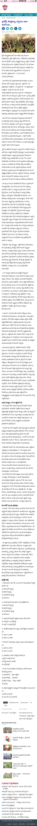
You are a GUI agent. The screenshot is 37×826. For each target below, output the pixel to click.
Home (3, 18)
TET (31, 702)
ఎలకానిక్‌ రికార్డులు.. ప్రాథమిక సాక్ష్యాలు (21, 739)
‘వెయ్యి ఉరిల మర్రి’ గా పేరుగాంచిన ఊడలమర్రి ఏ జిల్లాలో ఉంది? (22, 766)
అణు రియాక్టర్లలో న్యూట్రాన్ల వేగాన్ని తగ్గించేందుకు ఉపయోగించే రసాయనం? (17, 798)
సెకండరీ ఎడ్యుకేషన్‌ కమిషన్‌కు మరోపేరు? (21, 756)
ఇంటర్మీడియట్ (18, 14)
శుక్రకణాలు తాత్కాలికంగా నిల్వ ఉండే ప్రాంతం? (22, 747)
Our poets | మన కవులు (9, 713)
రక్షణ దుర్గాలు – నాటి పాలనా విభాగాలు (21, 775)
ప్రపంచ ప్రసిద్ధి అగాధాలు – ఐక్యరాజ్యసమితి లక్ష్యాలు (18, 794)
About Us (9, 824)
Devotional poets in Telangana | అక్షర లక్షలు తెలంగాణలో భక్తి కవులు (26, 716)
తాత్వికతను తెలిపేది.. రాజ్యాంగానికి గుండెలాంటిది (21, 730)
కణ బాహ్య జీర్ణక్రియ (9, 805)
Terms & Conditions (30, 824)
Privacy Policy (22, 824)
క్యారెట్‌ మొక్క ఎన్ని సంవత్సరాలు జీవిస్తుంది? (15, 791)
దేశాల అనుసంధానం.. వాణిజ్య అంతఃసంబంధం (17, 802)
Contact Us (15, 824)
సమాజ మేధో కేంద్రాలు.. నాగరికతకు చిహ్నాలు (16, 817)
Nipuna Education (11, 18)
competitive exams (13, 702)
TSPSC (5, 705)
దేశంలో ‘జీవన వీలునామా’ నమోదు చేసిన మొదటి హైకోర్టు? (17, 787)
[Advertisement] (21, 7)
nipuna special (24, 702)
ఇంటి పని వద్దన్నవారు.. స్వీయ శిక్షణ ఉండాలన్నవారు (18, 808)
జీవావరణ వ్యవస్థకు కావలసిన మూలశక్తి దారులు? (17, 811)
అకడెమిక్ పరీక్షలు (6, 14)
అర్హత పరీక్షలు (29, 14)
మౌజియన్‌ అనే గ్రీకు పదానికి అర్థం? (13, 814)
